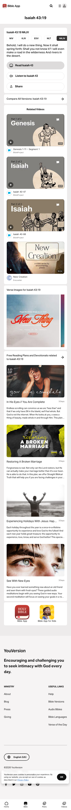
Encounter (17, 280)
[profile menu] (62, 6)
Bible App (22, 621)
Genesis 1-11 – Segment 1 (29, 149)
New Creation (23, 276)
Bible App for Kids (47, 621)
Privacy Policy (23, 779)
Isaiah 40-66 (22, 234)
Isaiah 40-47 (22, 191)
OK (61, 777)
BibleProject (18, 152)
